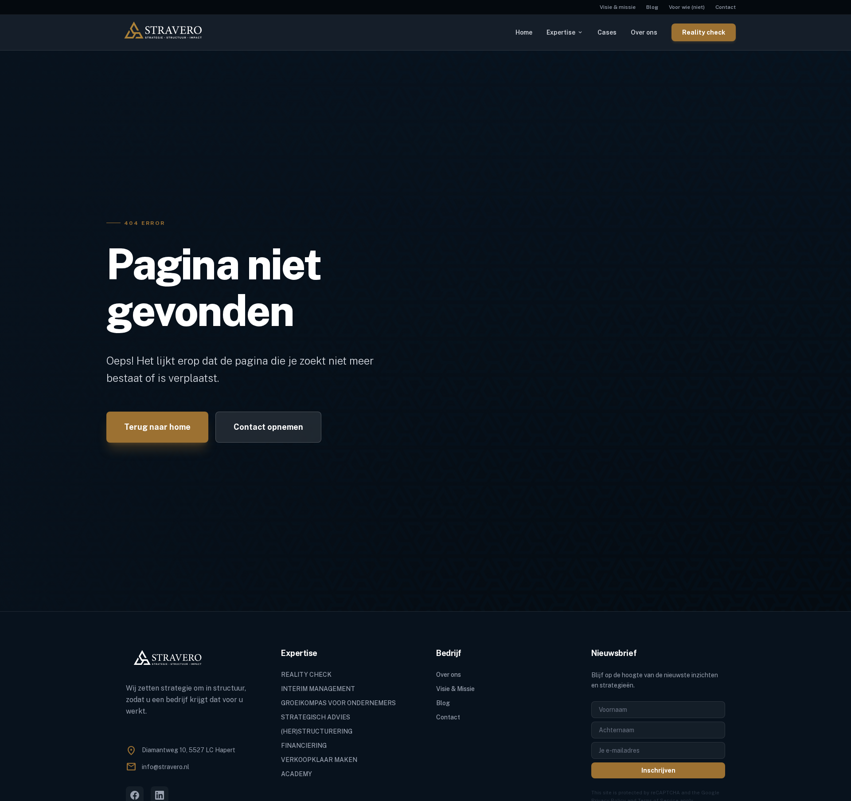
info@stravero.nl (165, 766)
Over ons (644, 32)
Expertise (565, 32)
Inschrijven (658, 770)
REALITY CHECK (306, 674)
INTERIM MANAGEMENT (318, 688)
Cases (607, 32)
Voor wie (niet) (687, 7)
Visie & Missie (455, 688)
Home (523, 32)
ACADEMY (296, 773)
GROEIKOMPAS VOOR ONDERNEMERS (338, 703)
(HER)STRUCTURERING (316, 731)
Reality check (703, 32)
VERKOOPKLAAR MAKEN (319, 759)
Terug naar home (157, 427)
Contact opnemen (268, 427)
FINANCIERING (304, 745)
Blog (652, 7)
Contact (725, 7)
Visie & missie (618, 7)
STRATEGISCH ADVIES (315, 717)
